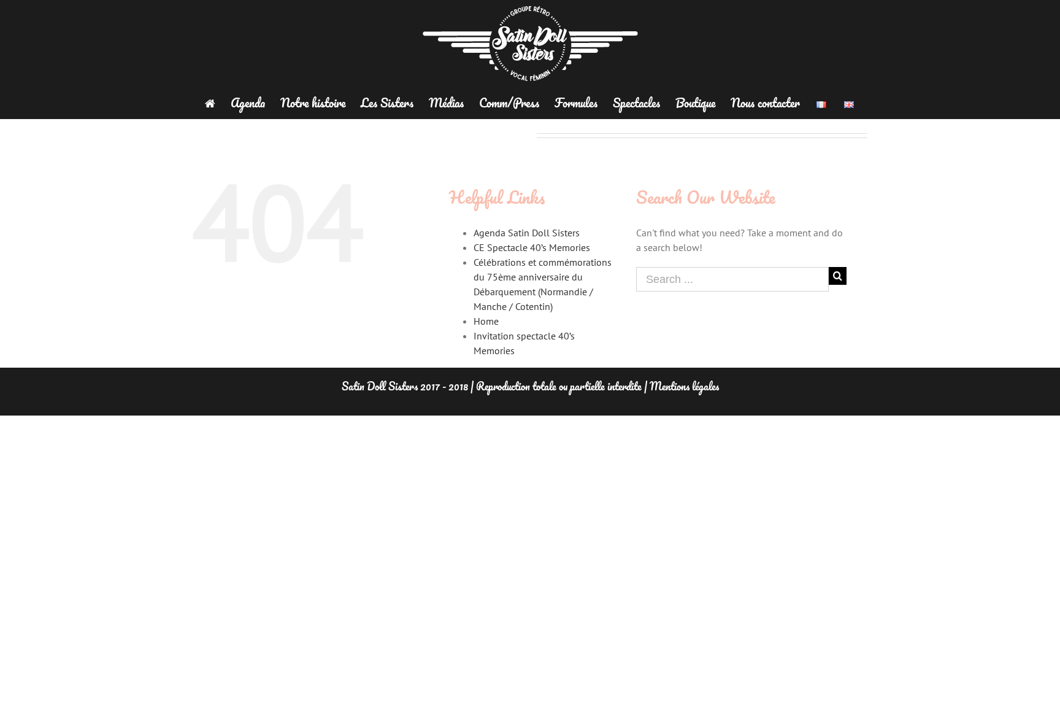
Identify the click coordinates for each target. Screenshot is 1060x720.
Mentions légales (684, 386)
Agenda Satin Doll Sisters (527, 232)
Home (486, 321)
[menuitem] (218, 103)
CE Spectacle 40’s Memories (532, 247)
